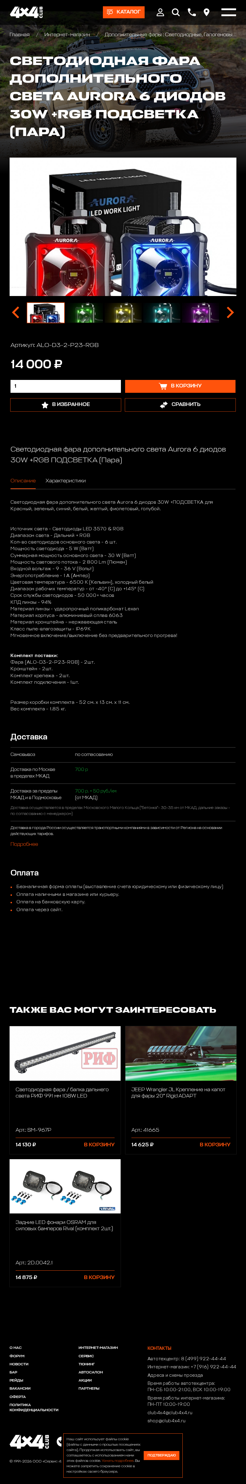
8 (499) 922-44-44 (203, 1359)
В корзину (99, 1145)
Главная (20, 34)
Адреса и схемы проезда (175, 1375)
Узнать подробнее (118, 1461)
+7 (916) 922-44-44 (213, 1367)
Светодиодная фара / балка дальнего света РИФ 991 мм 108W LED (62, 1093)
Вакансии (20, 1389)
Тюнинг (87, 1364)
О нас (16, 1348)
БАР (13, 1372)
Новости (19, 1364)
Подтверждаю (162, 1455)
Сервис (86, 1356)
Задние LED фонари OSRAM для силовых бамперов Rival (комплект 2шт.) (64, 1225)
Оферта (18, 1397)
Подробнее (24, 844)
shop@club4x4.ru (167, 1421)
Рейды (16, 1380)
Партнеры (89, 1389)
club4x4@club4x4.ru (170, 1413)
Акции (85, 1380)
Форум (17, 1356)
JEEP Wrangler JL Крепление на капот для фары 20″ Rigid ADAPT (178, 1093)
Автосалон (91, 1372)
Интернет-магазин (67, 34)
